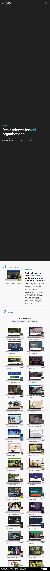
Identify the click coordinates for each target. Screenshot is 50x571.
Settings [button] (33, 569)
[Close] (48, 569)
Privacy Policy (22, 569)
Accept (44, 569)
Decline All (39, 569)
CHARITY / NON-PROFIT (18, 321)
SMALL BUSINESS (33, 321)
